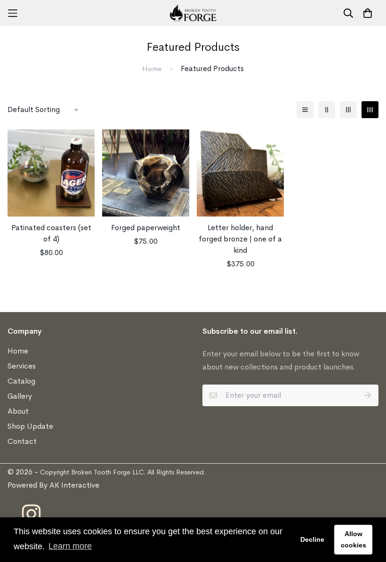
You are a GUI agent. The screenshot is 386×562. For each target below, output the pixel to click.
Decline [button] (312, 539)
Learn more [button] (70, 546)
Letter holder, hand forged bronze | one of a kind (240, 239)
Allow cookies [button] (353, 539)
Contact (22, 441)
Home (151, 68)
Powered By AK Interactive (53, 485)
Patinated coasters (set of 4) (51, 233)
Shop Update (30, 426)
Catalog (21, 381)
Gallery (20, 396)
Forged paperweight (145, 228)
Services (22, 366)
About (18, 411)
